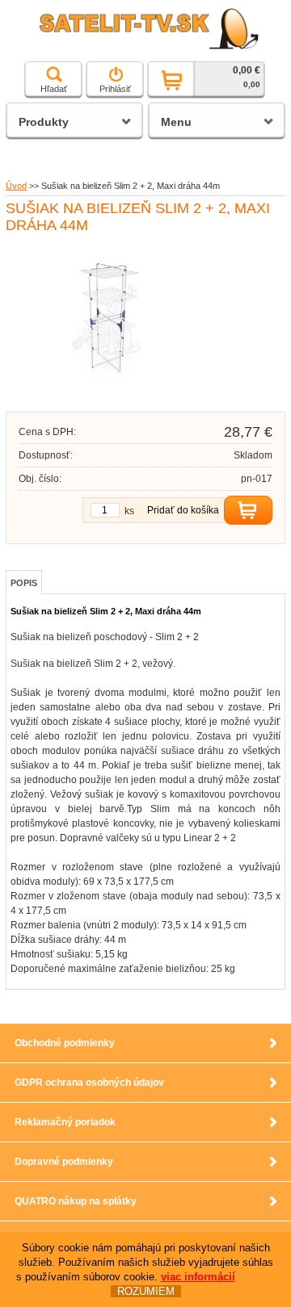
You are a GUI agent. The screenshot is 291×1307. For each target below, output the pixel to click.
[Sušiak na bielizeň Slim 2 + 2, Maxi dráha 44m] (107, 388)
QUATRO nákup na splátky (76, 1201)
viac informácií (198, 1277)
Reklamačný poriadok (65, 1122)
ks (129, 511)
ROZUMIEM (146, 1291)
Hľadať (53, 89)
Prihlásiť (115, 89)
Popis (24, 583)
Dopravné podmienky (64, 1161)
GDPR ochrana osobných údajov (89, 1082)
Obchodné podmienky (65, 1043)
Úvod (16, 186)
